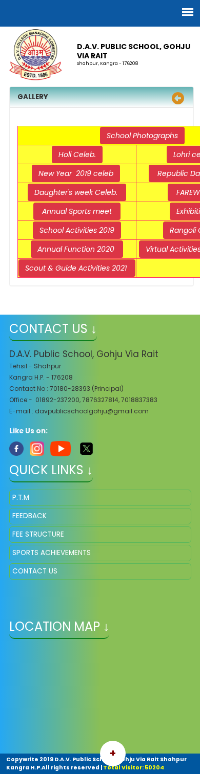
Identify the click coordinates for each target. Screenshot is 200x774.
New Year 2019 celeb (75, 173)
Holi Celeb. (77, 154)
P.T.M (20, 497)
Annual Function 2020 (76, 249)
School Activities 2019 (76, 230)
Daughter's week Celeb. (76, 192)
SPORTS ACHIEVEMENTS (51, 553)
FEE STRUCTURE (38, 534)
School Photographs (142, 135)
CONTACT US (34, 571)
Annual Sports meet (77, 211)
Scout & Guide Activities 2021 (77, 268)
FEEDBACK (29, 516)
